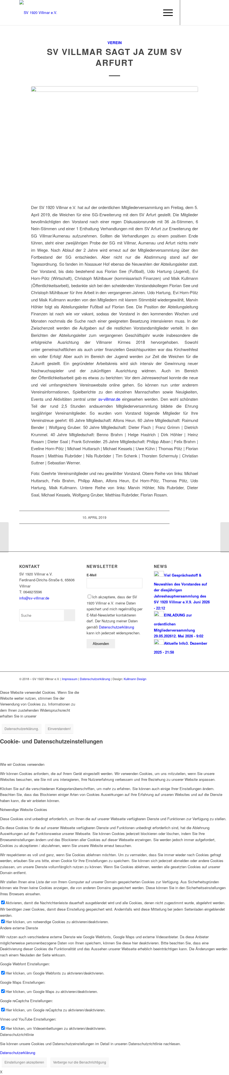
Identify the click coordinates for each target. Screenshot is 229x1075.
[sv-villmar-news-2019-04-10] (114, 143)
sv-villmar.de (109, 399)
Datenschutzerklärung (116, 627)
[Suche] (152, 12)
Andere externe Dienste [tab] (19, 927)
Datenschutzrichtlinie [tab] (17, 1034)
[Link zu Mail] (197, 12)
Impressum (69, 678)
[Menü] (165, 12)
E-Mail (91, 575)
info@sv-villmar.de (34, 598)
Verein (115, 42)
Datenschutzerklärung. (21, 728)
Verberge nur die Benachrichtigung (79, 1062)
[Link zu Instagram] (205, 12)
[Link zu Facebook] (189, 12)
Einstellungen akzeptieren (24, 1062)
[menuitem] (152, 12)
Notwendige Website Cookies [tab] (23, 809)
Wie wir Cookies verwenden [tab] (22, 764)
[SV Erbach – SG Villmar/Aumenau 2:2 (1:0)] (224, 537)
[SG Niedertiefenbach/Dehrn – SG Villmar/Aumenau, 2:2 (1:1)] (4, 537)
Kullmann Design (135, 678)
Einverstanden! (59, 728)
